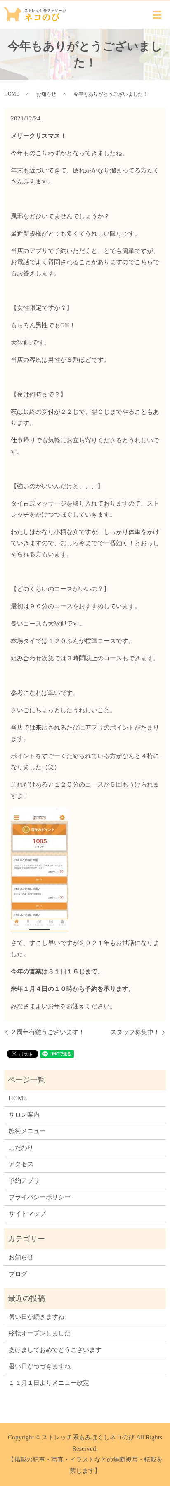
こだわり (21, 1147)
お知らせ (46, 94)
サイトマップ (27, 1213)
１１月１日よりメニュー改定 (49, 1383)
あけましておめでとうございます (55, 1350)
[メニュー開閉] (157, 15)
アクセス (21, 1164)
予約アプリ (24, 1180)
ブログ (18, 1274)
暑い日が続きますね (36, 1317)
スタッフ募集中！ (135, 1032)
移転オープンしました (40, 1333)
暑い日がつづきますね (40, 1366)
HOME (11, 94)
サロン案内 (24, 1114)
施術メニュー (27, 1131)
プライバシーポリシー (40, 1197)
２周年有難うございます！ (47, 1032)
